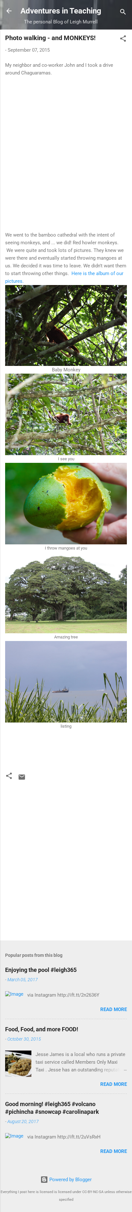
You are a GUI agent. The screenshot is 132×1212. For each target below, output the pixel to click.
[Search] (123, 13)
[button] (123, 40)
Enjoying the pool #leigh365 (41, 969)
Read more (113, 1009)
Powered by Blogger (70, 1179)
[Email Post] (22, 779)
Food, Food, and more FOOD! (41, 1029)
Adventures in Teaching (61, 10)
